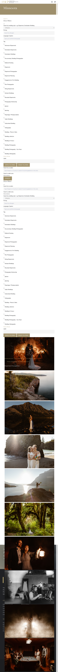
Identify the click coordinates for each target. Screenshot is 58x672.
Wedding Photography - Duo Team (13, 149)
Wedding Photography (10, 145)
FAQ (4, 614)
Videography (8, 127)
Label (4, 158)
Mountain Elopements (10, 97)
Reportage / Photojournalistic (12, 114)
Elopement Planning (10, 75)
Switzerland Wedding (10, 123)
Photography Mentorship (11, 101)
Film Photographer (9, 84)
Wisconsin (26, 361)
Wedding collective (9, 136)
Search (5, 18)
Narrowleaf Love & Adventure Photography (20, 358)
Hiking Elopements (9, 88)
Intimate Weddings (9, 93)
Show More (6, 156)
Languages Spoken (8, 35)
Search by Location (8, 167)
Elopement (7, 67)
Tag (4, 41)
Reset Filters (23, 165)
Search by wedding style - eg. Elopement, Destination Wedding (18, 25)
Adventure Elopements (10, 45)
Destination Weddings (10, 54)
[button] (55, 2)
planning (7, 110)
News (4, 625)
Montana (20, 361)
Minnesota (14, 361)
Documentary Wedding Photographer (14, 58)
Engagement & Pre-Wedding (12, 80)
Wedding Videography (10, 153)
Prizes (4, 606)
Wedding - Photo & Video (11, 132)
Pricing (5, 30)
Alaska (9, 361)
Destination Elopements (10, 49)
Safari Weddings (9, 119)
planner (6, 106)
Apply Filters (10, 165)
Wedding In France (9, 140)
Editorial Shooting (9, 62)
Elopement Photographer (11, 71)
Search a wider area (8, 173)
